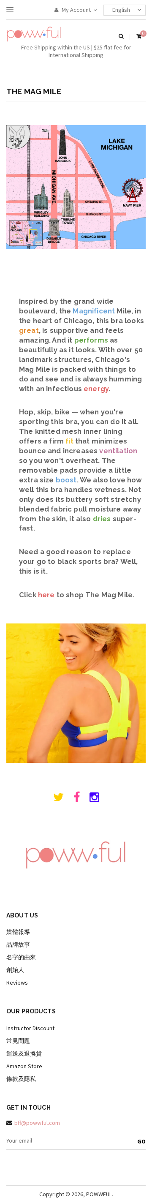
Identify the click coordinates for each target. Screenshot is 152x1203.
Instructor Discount (30, 1028)
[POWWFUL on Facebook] (76, 799)
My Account (75, 10)
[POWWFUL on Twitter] (58, 799)
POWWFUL (99, 1194)
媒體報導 (18, 932)
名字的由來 (21, 957)
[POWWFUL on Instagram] (94, 799)
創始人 (15, 970)
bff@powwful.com (37, 1123)
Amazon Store (24, 1066)
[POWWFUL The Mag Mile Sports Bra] (76, 761)
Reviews (17, 982)
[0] (138, 36)
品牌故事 (18, 944)
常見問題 (18, 1041)
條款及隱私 (21, 1079)
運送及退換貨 (24, 1053)
